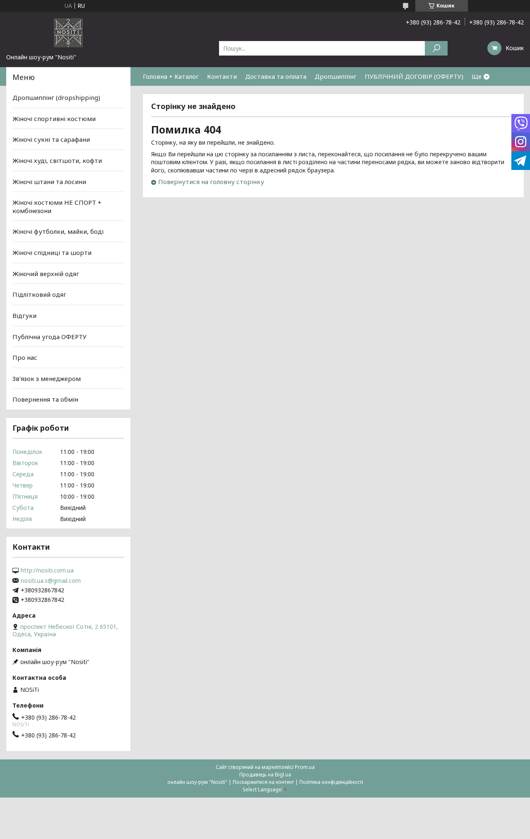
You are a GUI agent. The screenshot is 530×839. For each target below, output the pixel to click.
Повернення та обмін (45, 399)
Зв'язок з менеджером (46, 378)
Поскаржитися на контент (263, 782)
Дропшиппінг (336, 76)
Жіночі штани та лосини (49, 181)
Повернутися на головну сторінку (211, 181)
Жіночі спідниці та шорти (52, 252)
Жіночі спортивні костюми (54, 118)
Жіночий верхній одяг (45, 273)
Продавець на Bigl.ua (265, 774)
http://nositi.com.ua (47, 570)
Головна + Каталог (171, 76)
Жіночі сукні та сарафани (51, 139)
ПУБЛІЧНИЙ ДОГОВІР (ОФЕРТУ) (414, 76)
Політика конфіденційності (331, 782)
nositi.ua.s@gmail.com (51, 580)
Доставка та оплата (275, 76)
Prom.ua (305, 767)
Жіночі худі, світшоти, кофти (57, 160)
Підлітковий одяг (39, 294)
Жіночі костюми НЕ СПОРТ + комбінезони (56, 206)
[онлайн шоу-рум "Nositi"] (68, 32)
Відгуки (24, 315)
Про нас (24, 357)
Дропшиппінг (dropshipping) (56, 97)
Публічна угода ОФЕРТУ (49, 336)
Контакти (222, 76)
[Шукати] (436, 48)
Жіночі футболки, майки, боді (58, 231)
